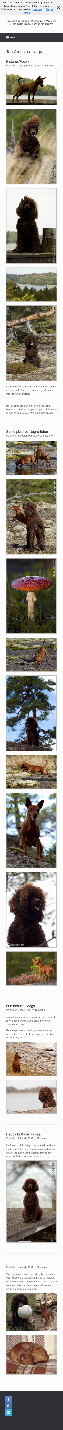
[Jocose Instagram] (8, 1406)
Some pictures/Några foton (27, 431)
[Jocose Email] (8, 1412)
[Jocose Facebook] (8, 1399)
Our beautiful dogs (20, 1005)
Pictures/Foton (17, 61)
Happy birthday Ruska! (24, 1134)
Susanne (49, 65)
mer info (37, 9)
